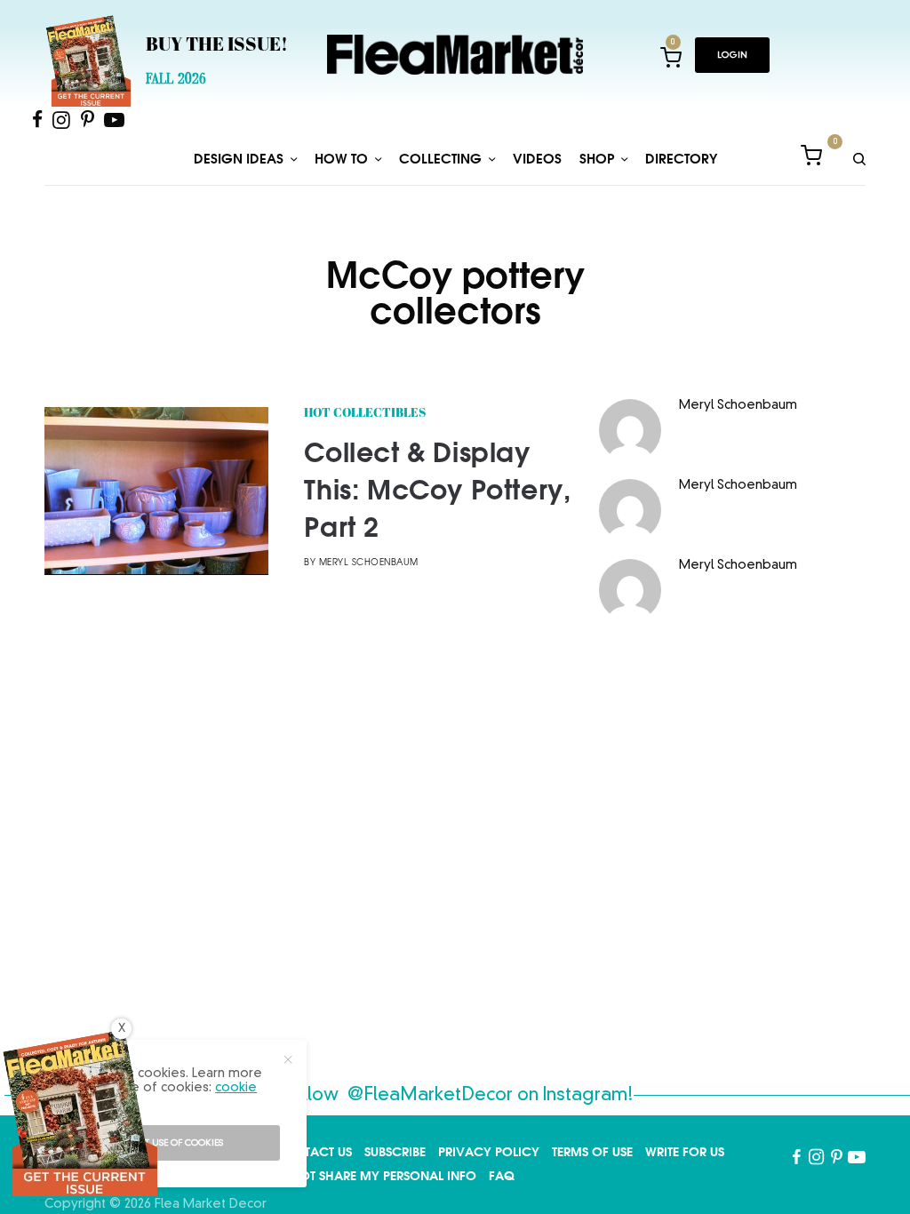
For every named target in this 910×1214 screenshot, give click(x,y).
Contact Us (313, 1152)
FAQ (502, 1176)
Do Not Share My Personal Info (371, 1176)
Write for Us (684, 1152)
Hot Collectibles (365, 413)
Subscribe (395, 1152)
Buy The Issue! (217, 46)
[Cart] (811, 158)
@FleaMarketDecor (430, 1096)
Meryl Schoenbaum (369, 563)
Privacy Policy (488, 1152)
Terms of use (592, 1152)
